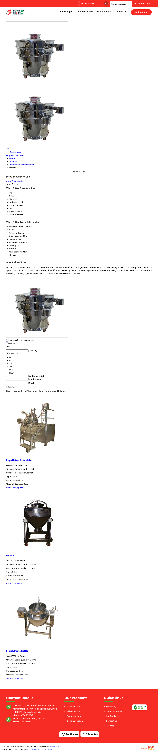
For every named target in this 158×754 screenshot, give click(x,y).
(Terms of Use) (55, 746)
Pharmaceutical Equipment (21, 164)
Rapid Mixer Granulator (19, 460)
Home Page (66, 11)
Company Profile (84, 11)
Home (12, 158)
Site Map (110, 725)
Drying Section (74, 716)
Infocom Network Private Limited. (39, 749)
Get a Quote (141, 12)
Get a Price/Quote (14, 181)
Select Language (142, 3)
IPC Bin (10, 555)
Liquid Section (73, 706)
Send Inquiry (15, 152)
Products (13, 161)
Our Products (104, 11)
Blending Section (75, 721)
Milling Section (73, 711)
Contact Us (120, 11)
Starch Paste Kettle (17, 650)
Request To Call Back (16, 155)
